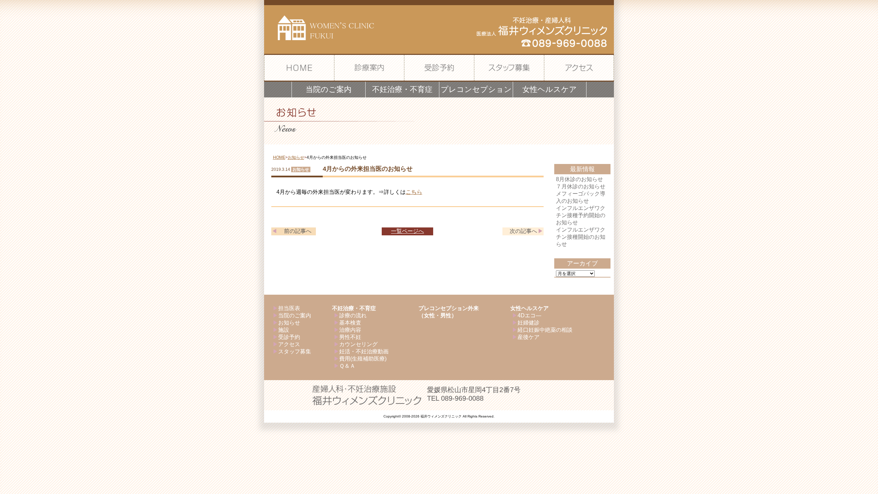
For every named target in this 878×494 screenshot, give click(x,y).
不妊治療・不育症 (354, 308)
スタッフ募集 (294, 351)
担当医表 (289, 308)
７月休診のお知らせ (580, 186)
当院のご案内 (294, 315)
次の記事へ (523, 231)
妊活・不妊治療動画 (364, 351)
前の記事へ (297, 231)
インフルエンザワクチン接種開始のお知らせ (580, 237)
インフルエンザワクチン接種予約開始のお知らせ (580, 215)
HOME (279, 157)
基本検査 (350, 323)
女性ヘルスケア (529, 308)
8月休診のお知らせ (579, 179)
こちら (414, 192)
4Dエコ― (529, 315)
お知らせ (296, 157)
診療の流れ (353, 315)
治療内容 (350, 330)
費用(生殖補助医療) (363, 359)
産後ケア (528, 337)
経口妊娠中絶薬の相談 (545, 330)
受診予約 (289, 337)
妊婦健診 (528, 323)
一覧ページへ (407, 231)
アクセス (289, 344)
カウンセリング (358, 344)
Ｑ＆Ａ (347, 366)
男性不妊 (350, 337)
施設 (283, 330)
